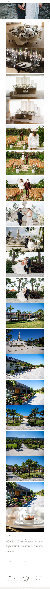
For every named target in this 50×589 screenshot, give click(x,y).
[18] (25, 443)
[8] (25, 188)
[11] (25, 264)
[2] (25, 35)
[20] (25, 494)
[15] (25, 366)
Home (7, 12)
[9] (25, 213)
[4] (25, 86)
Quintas (10, 12)
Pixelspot (31, 588)
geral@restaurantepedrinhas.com (12, 580)
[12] (25, 290)
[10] (25, 239)
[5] (25, 111)
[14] (25, 341)
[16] (25, 392)
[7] (25, 162)
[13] (25, 315)
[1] (25, 519)
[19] (25, 468)
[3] (25, 60)
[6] (25, 137)
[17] (25, 417)
